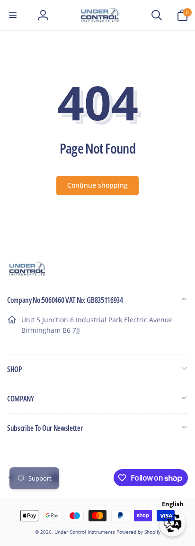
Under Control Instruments (85, 531)
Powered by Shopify (138, 531)
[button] (12, 15)
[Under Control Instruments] (27, 274)
